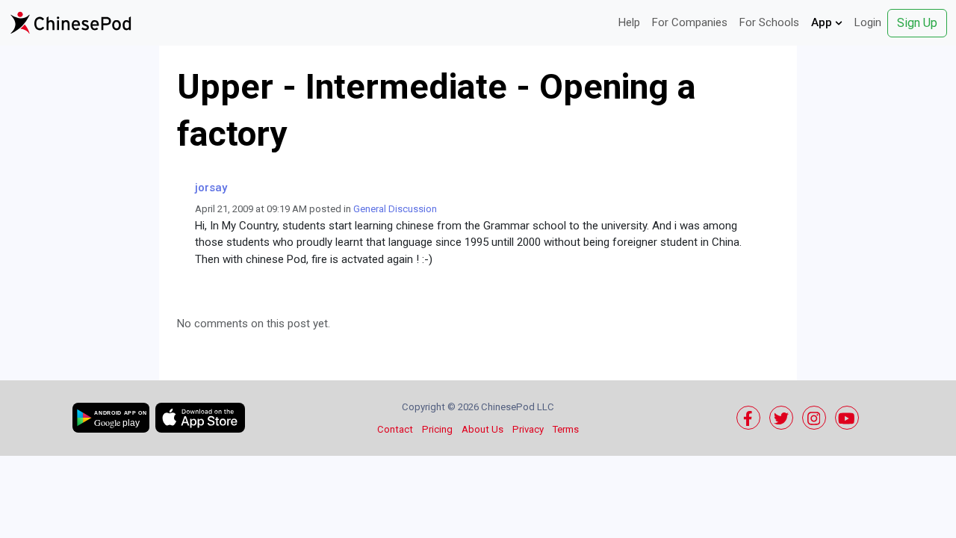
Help (629, 22)
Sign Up (917, 23)
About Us (482, 429)
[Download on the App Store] (200, 418)
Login (867, 22)
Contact (395, 429)
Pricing (437, 429)
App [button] (823, 22)
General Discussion (395, 208)
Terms (566, 429)
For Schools (769, 22)
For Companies (689, 22)
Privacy (528, 429)
